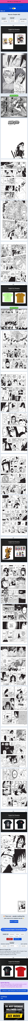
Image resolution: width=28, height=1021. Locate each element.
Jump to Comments (14, 921)
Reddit (22, 934)
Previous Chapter (4, 19)
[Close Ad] (26, 25)
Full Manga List (4, 997)
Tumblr (16, 936)
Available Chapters (12, 18)
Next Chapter (23, 19)
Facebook (12, 934)
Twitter (17, 934)
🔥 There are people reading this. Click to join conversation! (14, 990)
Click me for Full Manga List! (14, 1)
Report (10, 939)
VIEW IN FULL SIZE (14, 95)
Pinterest (11, 936)
